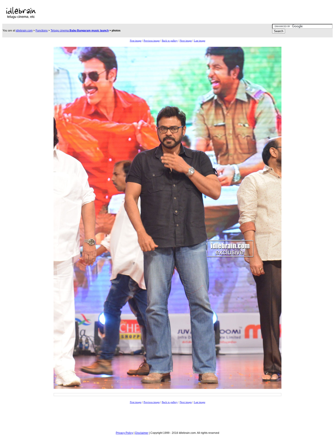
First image (136, 40)
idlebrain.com (24, 30)
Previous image (152, 40)
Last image (199, 40)
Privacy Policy (124, 432)
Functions (42, 30)
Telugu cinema (80, 30)
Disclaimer (141, 432)
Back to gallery (170, 40)
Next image (186, 40)
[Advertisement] (146, 13)
